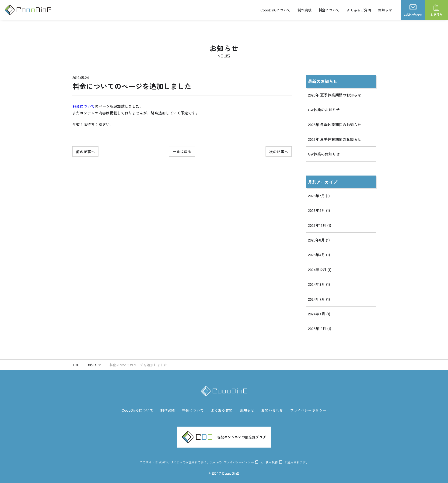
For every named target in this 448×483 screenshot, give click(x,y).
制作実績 (305, 9)
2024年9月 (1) (319, 284)
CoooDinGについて (275, 9)
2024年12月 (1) (319, 269)
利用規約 (272, 462)
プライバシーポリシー (308, 410)
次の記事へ (278, 151)
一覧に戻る (182, 151)
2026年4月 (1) (319, 210)
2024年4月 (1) (319, 314)
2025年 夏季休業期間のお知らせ (334, 139)
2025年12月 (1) (319, 225)
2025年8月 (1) (319, 240)
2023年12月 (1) (319, 328)
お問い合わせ (272, 410)
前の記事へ (85, 151)
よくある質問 (222, 410)
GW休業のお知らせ (324, 109)
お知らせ (385, 9)
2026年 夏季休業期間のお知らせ (334, 95)
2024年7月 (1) (319, 299)
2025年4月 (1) (319, 254)
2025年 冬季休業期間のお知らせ (334, 124)
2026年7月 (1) (319, 195)
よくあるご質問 (358, 9)
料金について (329, 9)
